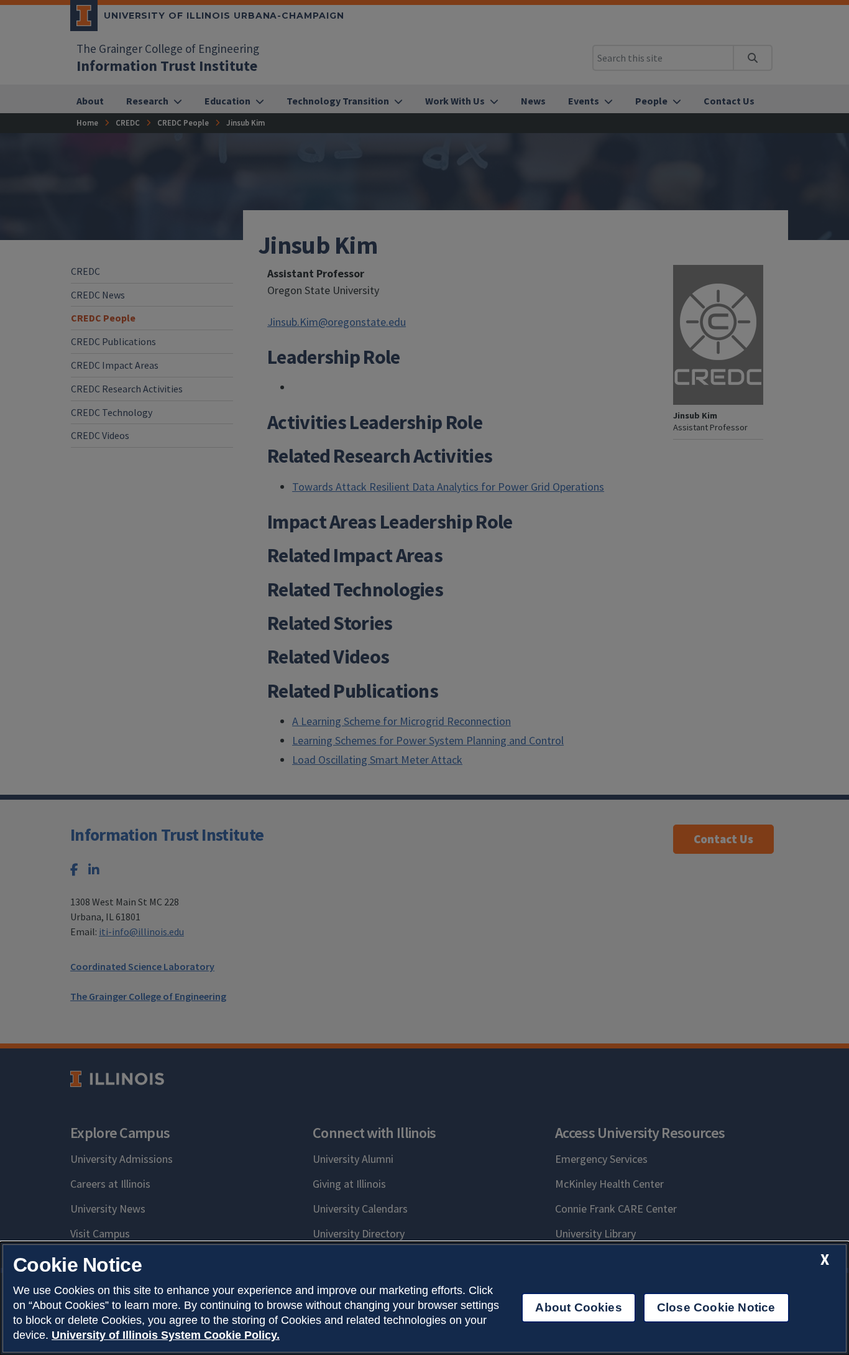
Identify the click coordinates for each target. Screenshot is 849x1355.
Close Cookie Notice (716, 1307)
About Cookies (578, 1307)
